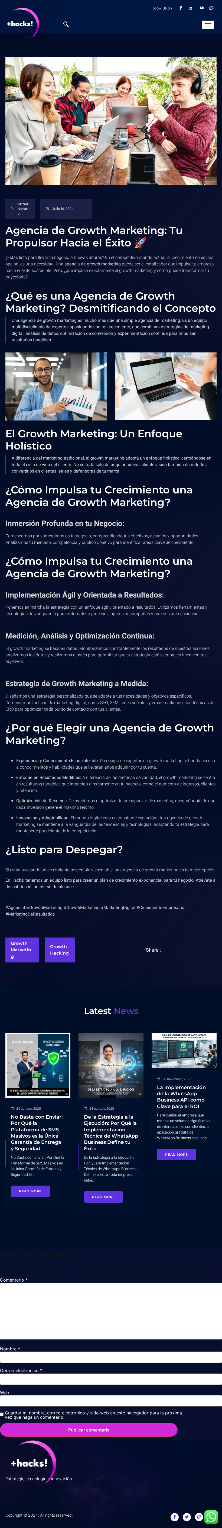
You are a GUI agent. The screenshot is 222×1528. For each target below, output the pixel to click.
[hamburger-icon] (208, 25)
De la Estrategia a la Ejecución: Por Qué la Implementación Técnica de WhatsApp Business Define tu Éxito (111, 1133)
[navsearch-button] (68, 24)
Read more (30, 1191)
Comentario (14, 1280)
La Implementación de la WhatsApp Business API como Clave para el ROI (181, 1096)
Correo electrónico (21, 1370)
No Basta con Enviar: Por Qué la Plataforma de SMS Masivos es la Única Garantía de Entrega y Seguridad (37, 1133)
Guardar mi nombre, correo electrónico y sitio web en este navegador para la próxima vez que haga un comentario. (93, 1415)
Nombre (10, 1349)
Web (4, 1392)
